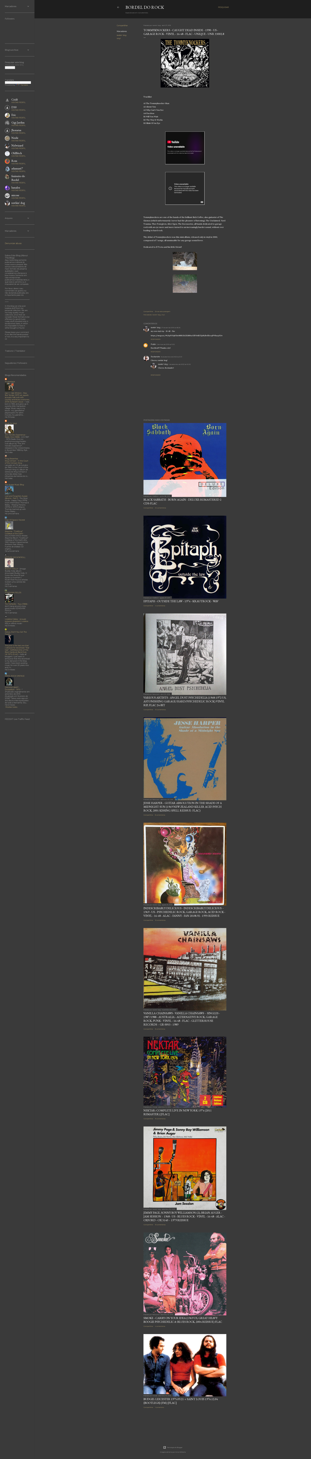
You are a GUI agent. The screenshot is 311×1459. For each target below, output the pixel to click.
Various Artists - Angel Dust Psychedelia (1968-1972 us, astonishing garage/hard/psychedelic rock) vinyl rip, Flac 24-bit (184, 701)
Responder (155, 339)
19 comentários (160, 1119)
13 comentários (160, 920)
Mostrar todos (11, 707)
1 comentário (159, 1407)
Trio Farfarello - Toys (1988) (16, 604)
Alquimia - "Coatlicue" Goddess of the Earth (14, 532)
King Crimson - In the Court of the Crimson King (16, 462)
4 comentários (160, 606)
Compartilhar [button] (122, 25)
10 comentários (160, 709)
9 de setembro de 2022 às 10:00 (180, 364)
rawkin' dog (121, 35)
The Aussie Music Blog (14, 485)
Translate (24, 85)
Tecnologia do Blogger (174, 1447)
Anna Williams (180, 1452)
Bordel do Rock (144, 7)
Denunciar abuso (13, 243)
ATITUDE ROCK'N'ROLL (15, 557)
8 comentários (160, 815)
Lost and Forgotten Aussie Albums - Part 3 (16, 497)
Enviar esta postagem (162, 311)
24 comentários (160, 508)
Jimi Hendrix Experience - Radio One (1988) (15, 436)
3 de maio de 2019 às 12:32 (166, 344)
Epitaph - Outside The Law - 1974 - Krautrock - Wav (181, 601)
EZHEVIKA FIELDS (13, 592)
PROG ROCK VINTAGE (15, 676)
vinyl (119, 38)
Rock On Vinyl (11, 423)
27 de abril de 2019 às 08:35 (170, 328)
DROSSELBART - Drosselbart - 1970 (12, 688)
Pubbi (153, 344)
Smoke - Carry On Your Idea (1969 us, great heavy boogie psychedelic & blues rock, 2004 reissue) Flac (182, 1320)
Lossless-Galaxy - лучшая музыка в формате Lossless (16, 620)
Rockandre (155, 357)
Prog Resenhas (11, 459)
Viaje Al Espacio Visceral (15, 520)
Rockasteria (10, 382)
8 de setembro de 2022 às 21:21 (171, 357)
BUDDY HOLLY (11, 569)
